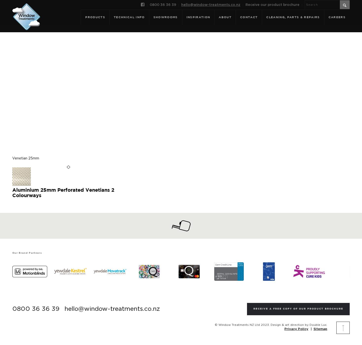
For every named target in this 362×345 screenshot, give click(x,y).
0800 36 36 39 (163, 5)
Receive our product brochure (272, 5)
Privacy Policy (296, 329)
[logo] (26, 11)
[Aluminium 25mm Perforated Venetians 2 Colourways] (21, 185)
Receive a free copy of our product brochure (298, 309)
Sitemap (320, 329)
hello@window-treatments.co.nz (210, 5)
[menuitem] (142, 5)
